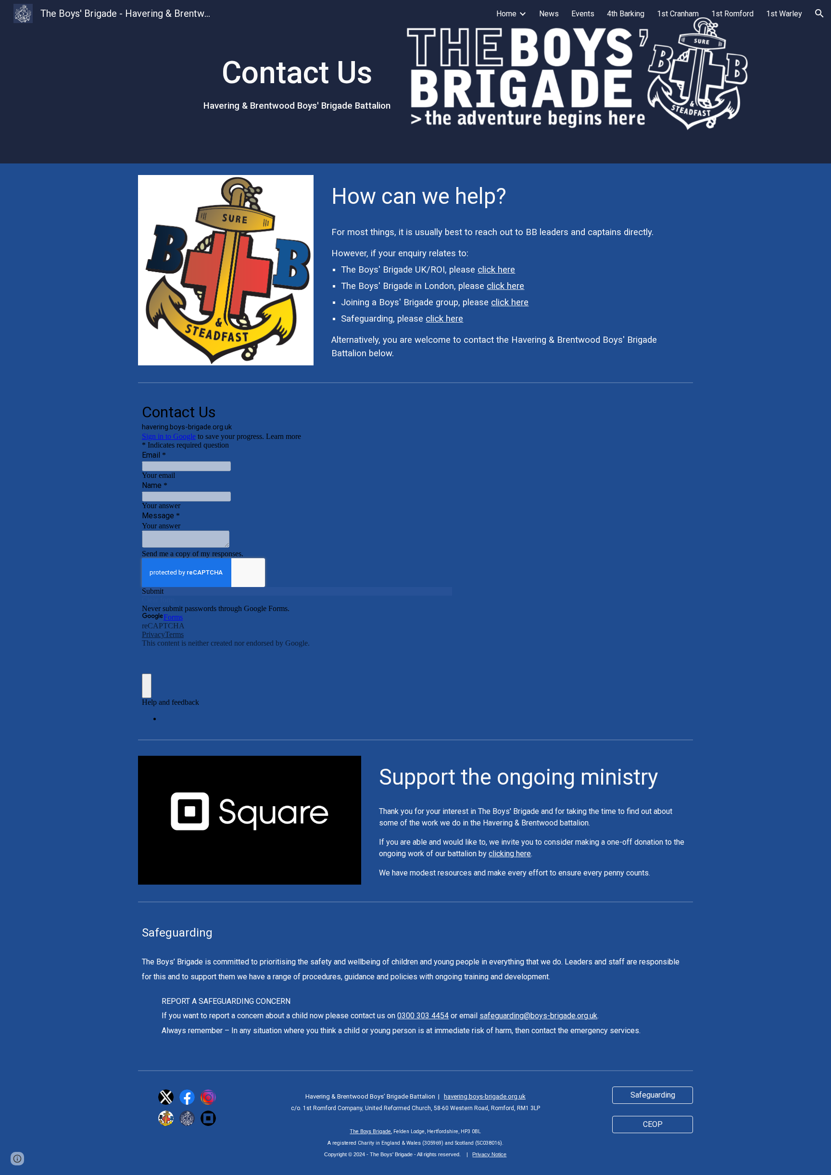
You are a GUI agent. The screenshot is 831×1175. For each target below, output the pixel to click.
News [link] (549, 13)
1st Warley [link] (784, 13)
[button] (819, 13)
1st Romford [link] (732, 13)
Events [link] (582, 13)
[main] (297, 81)
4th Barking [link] (625, 13)
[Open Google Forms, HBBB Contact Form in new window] (437, 411)
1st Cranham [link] (678, 13)
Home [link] (506, 13)
